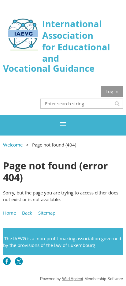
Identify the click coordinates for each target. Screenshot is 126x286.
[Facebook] (7, 261)
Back (27, 213)
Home (9, 213)
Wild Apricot (72, 279)
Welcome (13, 145)
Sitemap (46, 213)
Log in (112, 91)
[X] (19, 261)
